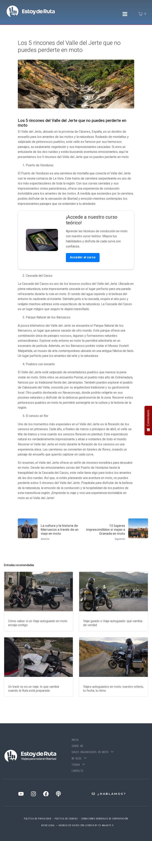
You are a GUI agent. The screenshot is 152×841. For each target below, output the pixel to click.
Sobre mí (77, 746)
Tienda (76, 765)
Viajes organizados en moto (90, 752)
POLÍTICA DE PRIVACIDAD (37, 818)
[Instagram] (33, 793)
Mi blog (77, 758)
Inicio (75, 740)
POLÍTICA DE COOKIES (66, 818)
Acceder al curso (83, 257)
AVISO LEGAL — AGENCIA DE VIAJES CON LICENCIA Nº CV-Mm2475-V (77, 825)
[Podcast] (58, 793)
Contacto (77, 771)
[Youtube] (21, 793)
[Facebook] (45, 793)
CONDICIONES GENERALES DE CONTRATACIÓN (104, 818)
